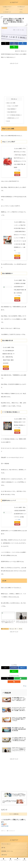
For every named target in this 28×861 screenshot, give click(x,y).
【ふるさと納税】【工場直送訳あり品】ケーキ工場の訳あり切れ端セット (19, 422)
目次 (12, 99)
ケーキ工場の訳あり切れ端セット (15, 115)
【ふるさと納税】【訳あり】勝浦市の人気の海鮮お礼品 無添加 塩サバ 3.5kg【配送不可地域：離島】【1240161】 (20, 286)
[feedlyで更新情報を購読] (20, 678)
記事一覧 (3, 847)
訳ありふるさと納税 (11, 102)
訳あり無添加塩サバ (12, 108)
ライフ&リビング (5, 628)
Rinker (19, 295)
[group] (8, 618)
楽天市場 (17, 174)
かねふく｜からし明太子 (13, 105)
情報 (21, 628)
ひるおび (12, 628)
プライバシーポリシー (6, 844)
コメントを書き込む (14, 814)
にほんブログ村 (4, 826)
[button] (24, 617)
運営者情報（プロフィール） (7, 851)
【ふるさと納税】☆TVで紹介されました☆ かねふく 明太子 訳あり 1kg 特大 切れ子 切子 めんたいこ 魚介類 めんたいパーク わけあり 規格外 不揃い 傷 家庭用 (20, 158)
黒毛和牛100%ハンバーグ (13, 118)
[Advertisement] (14, 79)
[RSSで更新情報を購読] (14, 681)
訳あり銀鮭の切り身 (12, 112)
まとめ (8, 121)
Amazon (17, 172)
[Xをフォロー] (7, 678)
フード (17, 628)
